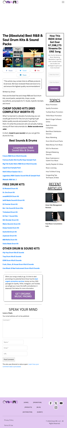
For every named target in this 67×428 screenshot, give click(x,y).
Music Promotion (51, 104)
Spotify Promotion (52, 108)
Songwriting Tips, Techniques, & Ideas (52, 176)
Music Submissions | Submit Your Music (52, 159)
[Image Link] (11, 2)
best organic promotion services (21, 280)
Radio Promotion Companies (51, 126)
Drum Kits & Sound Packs (54, 141)
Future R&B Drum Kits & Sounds (15, 156)
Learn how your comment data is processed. (21, 365)
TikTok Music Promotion (54, 115)
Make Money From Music (54, 145)
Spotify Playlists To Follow (54, 164)
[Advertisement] (33, 18)
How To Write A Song (53, 171)
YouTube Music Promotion (54, 112)
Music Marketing (51, 137)
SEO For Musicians (52, 148)
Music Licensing (51, 168)
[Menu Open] (42, 2)
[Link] (51, 403)
